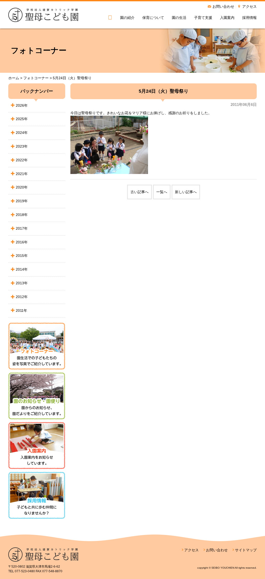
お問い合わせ (223, 6)
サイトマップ (246, 550)
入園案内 (227, 18)
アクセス (249, 6)
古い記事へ (139, 192)
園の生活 (179, 18)
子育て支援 (203, 18)
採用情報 (249, 18)
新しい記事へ (186, 192)
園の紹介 (127, 18)
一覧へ (161, 192)
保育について (153, 18)
